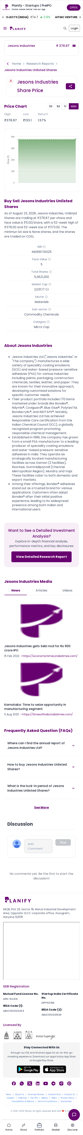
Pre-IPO (34, 1098)
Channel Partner (36, 1095)
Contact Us (69, 1095)
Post (63, 842)
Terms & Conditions (47, 1101)
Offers (54, 1098)
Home (16, 63)
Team (8, 1095)
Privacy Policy (67, 1098)
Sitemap (22, 1098)
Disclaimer (66, 1101)
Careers (10, 1098)
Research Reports (40, 63)
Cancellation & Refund (23, 1101)
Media (45, 1098)
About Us (19, 1095)
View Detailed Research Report (41, 556)
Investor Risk (54, 1095)
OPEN (73, 7)
